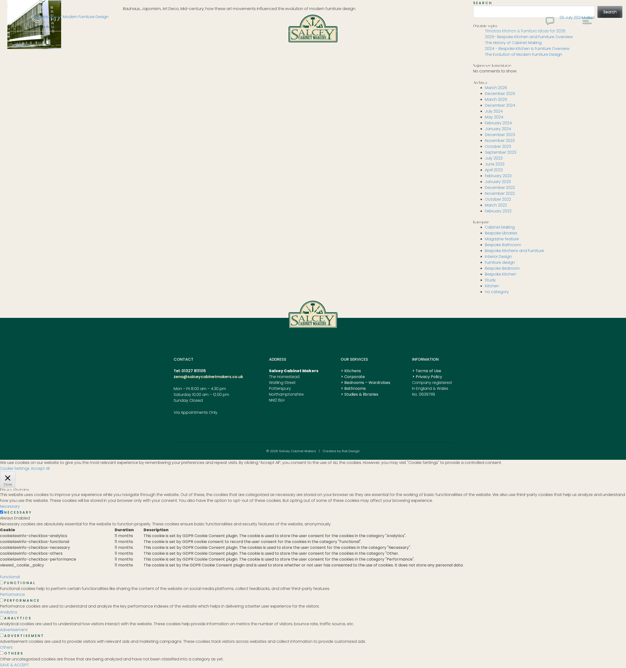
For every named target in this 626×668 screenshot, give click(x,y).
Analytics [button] (8, 612)
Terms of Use (428, 371)
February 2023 (498, 176)
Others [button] (6, 647)
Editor (589, 17)
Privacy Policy (429, 377)
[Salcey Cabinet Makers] (313, 41)
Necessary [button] (10, 506)
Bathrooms (355, 388)
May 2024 (494, 117)
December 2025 (500, 93)
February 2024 (498, 123)
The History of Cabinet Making (513, 43)
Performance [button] (12, 594)
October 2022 (498, 199)
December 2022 (500, 187)
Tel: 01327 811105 (190, 371)
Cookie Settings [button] (15, 468)
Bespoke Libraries (501, 233)
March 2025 (496, 99)
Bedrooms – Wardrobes (367, 382)
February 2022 (498, 211)
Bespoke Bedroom (502, 268)
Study (490, 280)
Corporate (354, 377)
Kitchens (352, 371)
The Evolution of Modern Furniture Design (70, 17)
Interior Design (498, 256)
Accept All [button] (40, 468)
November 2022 (500, 193)
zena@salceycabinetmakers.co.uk (208, 377)
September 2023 (500, 152)
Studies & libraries (361, 394)
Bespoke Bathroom (503, 245)
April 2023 (494, 170)
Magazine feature (502, 239)
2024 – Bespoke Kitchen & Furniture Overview (527, 48)
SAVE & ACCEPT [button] (14, 665)
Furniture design (500, 262)
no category (497, 292)
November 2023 (500, 140)
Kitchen (492, 286)
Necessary (18, 512)
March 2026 (496, 88)
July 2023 (494, 158)
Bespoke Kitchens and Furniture (514, 250)
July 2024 (494, 111)
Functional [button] (10, 577)
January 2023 (498, 181)
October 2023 (498, 146)
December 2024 (500, 105)
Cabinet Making (500, 227)
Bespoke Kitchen (500, 274)
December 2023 (500, 135)
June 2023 (494, 164)
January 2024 (498, 129)
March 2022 (496, 205)
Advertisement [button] (14, 630)
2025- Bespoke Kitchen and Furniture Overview (529, 37)
